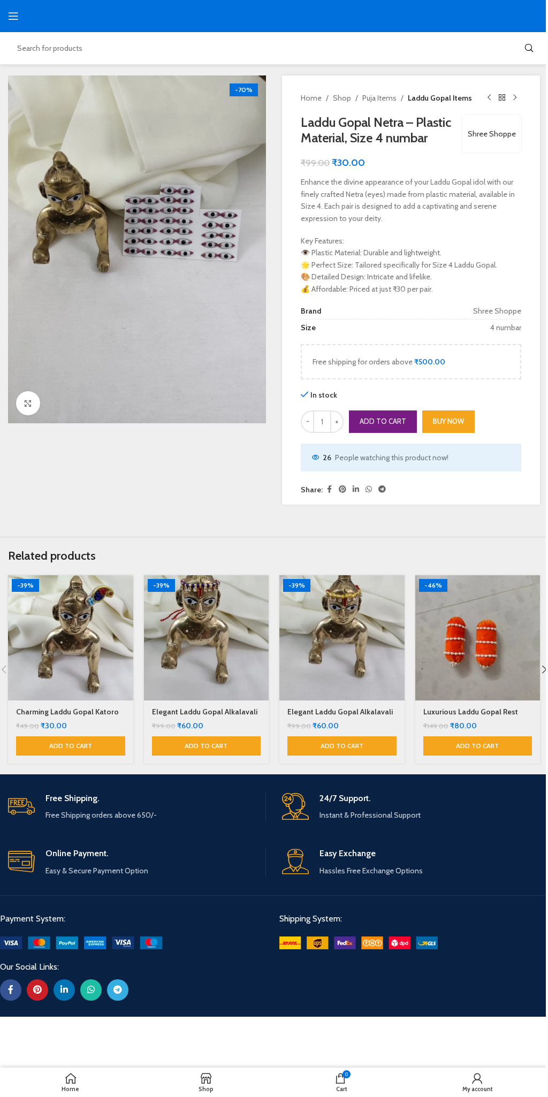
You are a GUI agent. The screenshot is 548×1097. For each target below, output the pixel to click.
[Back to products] (502, 98)
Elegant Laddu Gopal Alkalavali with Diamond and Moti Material (206, 717)
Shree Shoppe (492, 134)
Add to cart (383, 421)
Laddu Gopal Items (440, 98)
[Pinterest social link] (342, 489)
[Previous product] (489, 98)
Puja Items (379, 98)
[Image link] (81, 942)
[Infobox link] (136, 807)
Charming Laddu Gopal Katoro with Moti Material (67, 717)
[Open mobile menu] (13, 16)
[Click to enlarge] (28, 403)
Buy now (448, 421)
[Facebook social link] (329, 489)
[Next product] (514, 98)
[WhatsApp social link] (368, 489)
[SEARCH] (528, 48)
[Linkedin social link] (355, 489)
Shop (342, 98)
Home (311, 98)
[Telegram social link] (382, 489)
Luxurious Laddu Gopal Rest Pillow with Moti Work (470, 717)
